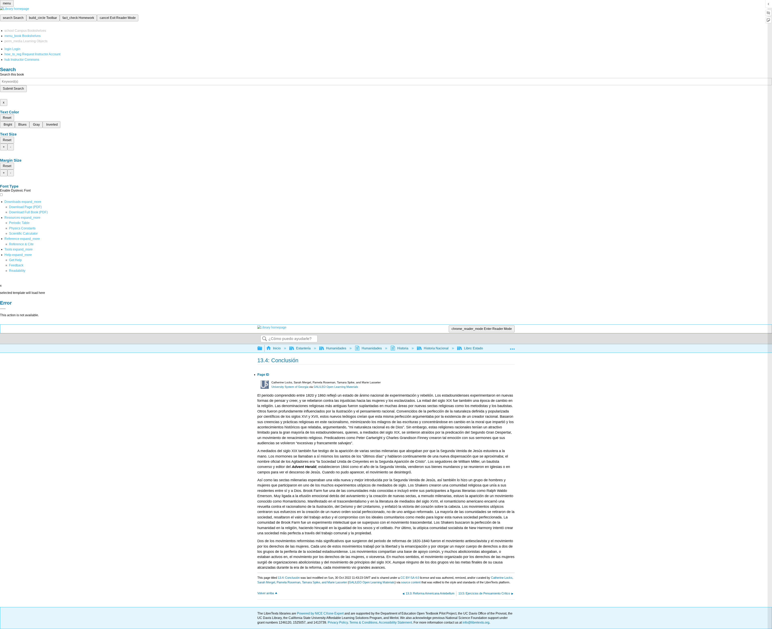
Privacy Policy (338, 622)
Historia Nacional (436, 348)
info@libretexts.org (475, 622)
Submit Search (13, 88)
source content (411, 582)
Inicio (276, 348)
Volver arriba (265, 593)
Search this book (12, 74)
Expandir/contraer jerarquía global (262, 348)
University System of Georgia (289, 386)
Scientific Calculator (23, 233)
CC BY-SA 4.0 (409, 577)
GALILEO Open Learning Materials (336, 386)
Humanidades (336, 348)
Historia (402, 348)
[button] (16, 265)
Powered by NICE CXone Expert (320, 613)
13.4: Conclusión (289, 577)
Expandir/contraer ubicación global (512, 347)
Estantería (303, 348)
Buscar (265, 339)
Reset (7, 117)
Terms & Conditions (363, 622)
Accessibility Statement (395, 622)
